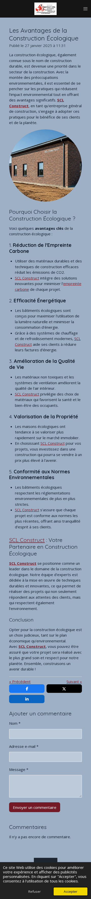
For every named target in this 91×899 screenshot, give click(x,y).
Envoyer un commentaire (34, 807)
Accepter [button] (70, 891)
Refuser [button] (34, 891)
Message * (18, 769)
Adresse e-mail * (23, 746)
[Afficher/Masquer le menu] (85, 9)
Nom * (14, 723)
